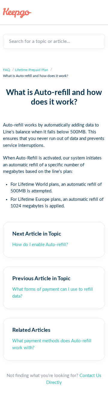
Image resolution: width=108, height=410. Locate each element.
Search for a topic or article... (39, 41)
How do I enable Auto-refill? (40, 244)
